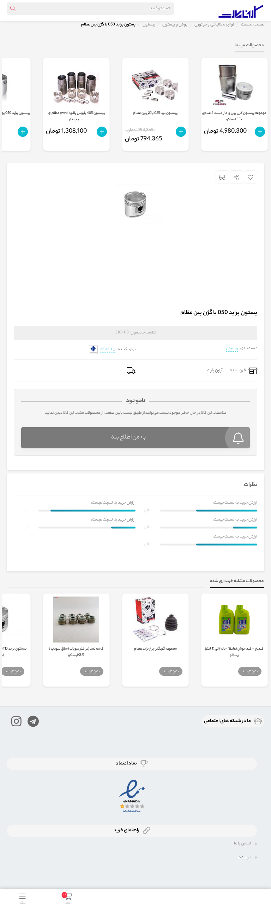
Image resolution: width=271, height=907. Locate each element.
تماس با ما (242, 843)
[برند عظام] (93, 349)
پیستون (232, 348)
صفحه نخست (252, 24)
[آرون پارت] (241, 10)
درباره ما (244, 857)
